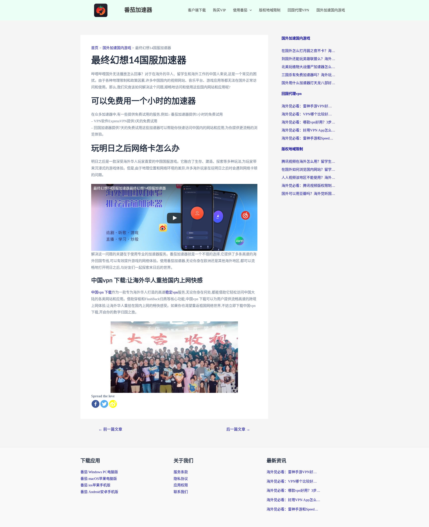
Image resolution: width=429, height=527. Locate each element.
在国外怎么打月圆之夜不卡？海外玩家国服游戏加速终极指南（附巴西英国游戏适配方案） (308, 51)
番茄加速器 (138, 10)
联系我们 (181, 492)
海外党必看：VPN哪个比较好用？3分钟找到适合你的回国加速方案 (308, 114)
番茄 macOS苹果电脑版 (98, 479)
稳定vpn (171, 292)
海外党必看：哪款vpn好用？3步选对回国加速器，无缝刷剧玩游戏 (308, 122)
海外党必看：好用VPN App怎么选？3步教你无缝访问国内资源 (308, 130)
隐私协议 (181, 479)
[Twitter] (104, 404)
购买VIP (219, 10)
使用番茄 (240, 10)
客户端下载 (197, 10)
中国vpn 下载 (101, 292)
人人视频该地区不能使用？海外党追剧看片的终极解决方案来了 (308, 177)
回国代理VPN (298, 10)
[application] (249, 10)
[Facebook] (95, 404)
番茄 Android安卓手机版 (99, 492)
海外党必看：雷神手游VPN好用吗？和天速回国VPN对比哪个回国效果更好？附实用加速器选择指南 (308, 106)
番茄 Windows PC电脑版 (99, 472)
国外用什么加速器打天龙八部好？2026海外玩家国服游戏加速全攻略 (308, 83)
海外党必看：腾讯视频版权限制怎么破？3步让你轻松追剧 (308, 185)
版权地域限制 (269, 10)
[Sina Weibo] (113, 404)
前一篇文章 (110, 429)
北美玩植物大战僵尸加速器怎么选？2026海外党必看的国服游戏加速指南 (308, 67)
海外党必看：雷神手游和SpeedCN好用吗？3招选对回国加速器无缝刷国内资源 (308, 138)
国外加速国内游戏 (330, 10)
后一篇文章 (238, 429)
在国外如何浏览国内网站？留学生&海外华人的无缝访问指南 (308, 169)
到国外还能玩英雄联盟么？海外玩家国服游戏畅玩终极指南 (308, 59)
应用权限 (181, 485)
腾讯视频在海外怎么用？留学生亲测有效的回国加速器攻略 (308, 161)
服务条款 (181, 472)
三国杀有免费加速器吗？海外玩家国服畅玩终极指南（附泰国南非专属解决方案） (308, 75)
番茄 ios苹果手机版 (95, 485)
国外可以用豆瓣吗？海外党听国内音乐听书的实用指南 (308, 194)
